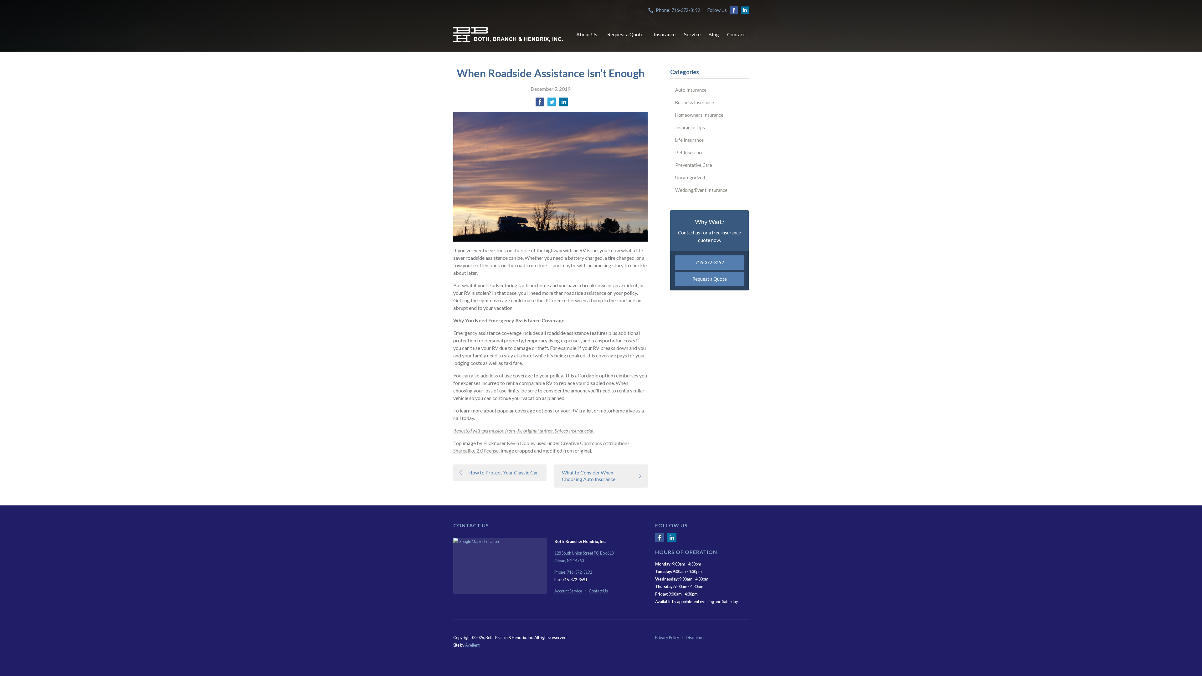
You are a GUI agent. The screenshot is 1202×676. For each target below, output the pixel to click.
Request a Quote (625, 34)
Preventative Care (693, 165)
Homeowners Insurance (699, 115)
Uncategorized (690, 177)
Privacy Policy (667, 637)
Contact (736, 34)
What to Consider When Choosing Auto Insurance (588, 475)
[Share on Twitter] (551, 104)
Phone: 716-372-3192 (678, 10)
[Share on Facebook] (540, 104)
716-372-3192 (709, 262)
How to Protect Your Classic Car (503, 472)
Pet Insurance (689, 152)
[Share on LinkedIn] (563, 104)
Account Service (568, 590)
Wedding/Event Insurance (701, 190)
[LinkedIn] (671, 540)
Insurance (664, 34)
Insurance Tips (690, 127)
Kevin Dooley (521, 443)
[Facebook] (659, 540)
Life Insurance (689, 140)
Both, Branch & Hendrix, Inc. (508, 34)
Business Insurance (694, 102)
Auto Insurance (690, 90)
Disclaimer (695, 637)
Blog (713, 34)
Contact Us (598, 590)
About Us (586, 34)
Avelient (472, 645)
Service (692, 34)
